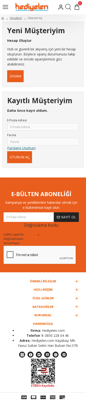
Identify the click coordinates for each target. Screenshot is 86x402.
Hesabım (16, 18)
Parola (11, 135)
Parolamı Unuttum (21, 148)
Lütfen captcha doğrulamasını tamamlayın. (13, 238)
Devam (15, 76)
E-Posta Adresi (17, 120)
